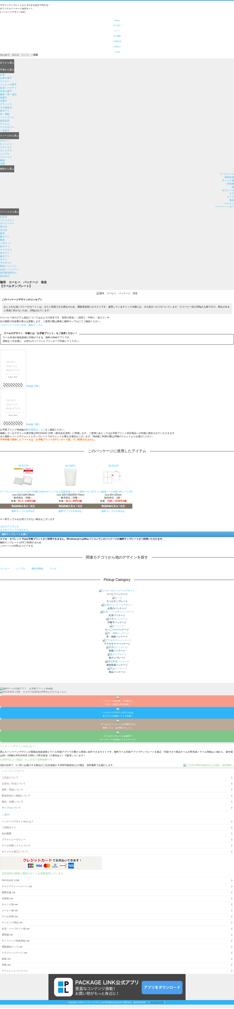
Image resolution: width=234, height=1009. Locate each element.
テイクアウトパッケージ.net (17, 886)
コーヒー (5, 81)
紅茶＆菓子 (6, 91)
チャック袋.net (10, 904)
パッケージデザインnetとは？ (18, 821)
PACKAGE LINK (10, 880)
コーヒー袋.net (10, 910)
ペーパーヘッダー (224, 206)
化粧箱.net (7, 898)
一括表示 (5, 130)
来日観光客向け (8, 272)
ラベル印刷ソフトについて (16, 845)
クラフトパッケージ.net (14, 952)
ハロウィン (6, 243)
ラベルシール (227, 173)
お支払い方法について (14, 783)
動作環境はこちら (35, 429)
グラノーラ (6, 104)
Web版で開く (33, 386)
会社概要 (6, 833)
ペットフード (7, 117)
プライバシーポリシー (14, 839)
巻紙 (231, 200)
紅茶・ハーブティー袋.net (16, 928)
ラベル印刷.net (10, 916)
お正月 (3, 217)
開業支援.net (8, 892)
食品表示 (5, 276)
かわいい (5, 140)
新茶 (2, 233)
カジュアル (6, 150)
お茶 (2, 74)
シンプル (5, 153)
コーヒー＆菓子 (8, 84)
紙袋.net (6, 958)
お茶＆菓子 (6, 78)
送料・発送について (12, 789)
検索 (35, 54)
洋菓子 (3, 101)
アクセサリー (7, 127)
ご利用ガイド (9, 827)
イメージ (9, 135)
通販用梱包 (37, 568)
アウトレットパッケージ (15, 970)
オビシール (228, 190)
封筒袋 (230, 183)
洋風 (2, 163)
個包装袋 (229, 177)
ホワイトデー (7, 223)
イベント (9, 211)
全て (7, 62)
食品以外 (5, 120)
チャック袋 (228, 180)
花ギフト (5, 110)
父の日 (3, 230)
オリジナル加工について (15, 851)
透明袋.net (7, 934)
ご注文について (10, 777)
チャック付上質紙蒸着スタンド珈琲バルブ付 (70, 491)
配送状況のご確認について (16, 795)
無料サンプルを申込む (23, 511)
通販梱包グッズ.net (12, 946)
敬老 (2, 239)
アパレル (5, 124)
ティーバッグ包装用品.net (16, 940)
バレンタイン (7, 220)
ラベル (53, 568)
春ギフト (5, 256)
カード (230, 196)
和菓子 (3, 97)
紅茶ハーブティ (8, 87)
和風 (2, 160)
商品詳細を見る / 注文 (23, 506)
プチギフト (6, 262)
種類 (7, 168)
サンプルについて (11, 807)
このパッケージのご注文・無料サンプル (21, 325)
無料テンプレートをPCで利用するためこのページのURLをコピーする (20, 544)
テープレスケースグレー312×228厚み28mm (23, 491)
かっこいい (6, 144)
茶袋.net (6, 964)
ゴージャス (6, 157)
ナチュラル (6, 147)
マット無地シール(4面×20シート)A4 (113, 491)
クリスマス (6, 249)
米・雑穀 (5, 114)
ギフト (3, 259)
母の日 (3, 226)
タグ (231, 193)
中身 (7, 69)
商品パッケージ (8, 266)
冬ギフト (5, 253)
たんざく (229, 203)
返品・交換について (12, 801)
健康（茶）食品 (8, 94)
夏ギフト (5, 236)
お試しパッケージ (9, 269)
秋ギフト (5, 246)
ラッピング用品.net (12, 922)
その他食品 (6, 107)
